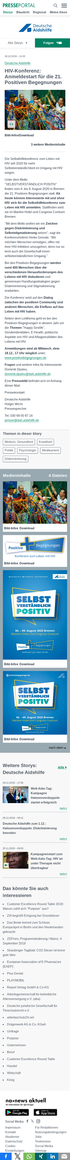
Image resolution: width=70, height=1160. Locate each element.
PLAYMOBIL (15, 980)
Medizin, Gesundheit (19, 441)
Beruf (10, 1052)
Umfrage (13, 1031)
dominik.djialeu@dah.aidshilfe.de (28, 374)
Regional (39, 12)
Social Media (44, 1146)
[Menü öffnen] (64, 5)
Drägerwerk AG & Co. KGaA (26, 1024)
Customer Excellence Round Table (31, 1059)
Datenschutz (14, 1141)
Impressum (12, 1127)
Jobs (38, 1136)
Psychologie (27, 450)
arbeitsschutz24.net (20, 1017)
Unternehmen (16, 1045)
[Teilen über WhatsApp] (29, 1156)
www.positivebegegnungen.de (25, 357)
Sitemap (40, 1150)
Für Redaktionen (46, 1127)
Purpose (13, 1038)
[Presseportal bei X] (31, 1121)
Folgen (48, 43)
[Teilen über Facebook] (6, 1156)
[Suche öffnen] (55, 5)
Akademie (12, 1136)
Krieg (10, 1080)
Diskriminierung (15, 458)
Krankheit (45, 441)
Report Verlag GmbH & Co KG (28, 987)
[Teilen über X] (17, 1156)
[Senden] (64, 1156)
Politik (9, 450)
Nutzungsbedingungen (50, 1132)
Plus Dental (15, 973)
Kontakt (10, 1132)
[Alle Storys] (35, 34)
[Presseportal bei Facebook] (26, 1121)
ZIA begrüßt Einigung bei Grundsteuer (33, 915)
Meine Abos (58, 12)
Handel (12, 1066)
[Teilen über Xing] (41, 1156)
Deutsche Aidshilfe (18, 63)
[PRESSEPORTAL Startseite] (19, 5)
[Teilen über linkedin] (52, 1156)
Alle (61, 767)
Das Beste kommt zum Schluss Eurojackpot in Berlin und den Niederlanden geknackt (33, 927)
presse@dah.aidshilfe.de (22, 420)
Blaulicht (22, 12)
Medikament (50, 450)
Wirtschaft (14, 1073)
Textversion (43, 1141)
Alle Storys (16, 43)
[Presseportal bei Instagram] (37, 1121)
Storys (8, 12)
